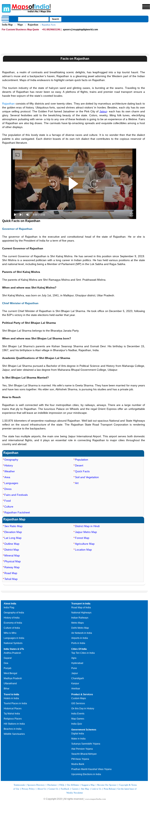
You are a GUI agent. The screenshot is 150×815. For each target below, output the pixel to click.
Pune (74, 668)
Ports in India (78, 643)
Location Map (83, 549)
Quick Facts (82, 471)
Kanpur (75, 683)
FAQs (61, 785)
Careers (75, 789)
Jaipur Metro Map (86, 532)
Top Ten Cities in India (83, 653)
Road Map (10, 573)
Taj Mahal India (12, 713)
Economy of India (13, 622)
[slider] (73, 210)
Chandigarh (77, 678)
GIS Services (78, 703)
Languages (11, 483)
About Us (41, 789)
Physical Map (12, 561)
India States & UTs (14, 649)
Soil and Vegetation (87, 477)
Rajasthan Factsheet (17, 512)
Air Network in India (81, 633)
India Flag (9, 607)
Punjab (7, 668)
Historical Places (12, 708)
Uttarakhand (10, 683)
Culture (8, 506)
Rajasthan (33, 24)
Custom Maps (78, 698)
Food (7, 500)
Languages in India (14, 638)
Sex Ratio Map (13, 526)
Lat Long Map (12, 537)
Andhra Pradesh (12, 653)
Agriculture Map (85, 543)
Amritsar (75, 688)
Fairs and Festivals (16, 494)
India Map (7, 24)
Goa (6, 663)
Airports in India (79, 638)
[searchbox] (33, 19)
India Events (77, 713)
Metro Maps (77, 622)
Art (77, 483)
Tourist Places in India (15, 703)
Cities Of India (79, 649)
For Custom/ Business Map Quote (20, 29)
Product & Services (82, 694)
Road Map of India (81, 607)
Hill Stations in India (14, 723)
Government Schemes (83, 729)
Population (81, 459)
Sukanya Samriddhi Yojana (85, 743)
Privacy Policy (28, 789)
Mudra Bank (77, 764)
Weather (9, 471)
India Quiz (76, 723)
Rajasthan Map (14, 519)
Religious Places (13, 718)
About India (10, 603)
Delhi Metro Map (80, 628)
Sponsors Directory (36, 785)
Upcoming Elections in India (86, 774)
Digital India (77, 733)
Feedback (65, 789)
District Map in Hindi (87, 526)
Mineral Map (12, 555)
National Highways (81, 612)
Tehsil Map (11, 579)
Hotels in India (11, 698)
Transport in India (80, 603)
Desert (79, 465)
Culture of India (12, 628)
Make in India (78, 738)
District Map (11, 549)
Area (7, 477)
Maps (20, 24)
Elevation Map (13, 532)
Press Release (109, 789)
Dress (8, 488)
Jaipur (103, 111)
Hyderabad (77, 663)
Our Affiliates (73, 785)
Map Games (77, 718)
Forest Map (82, 537)
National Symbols (13, 643)
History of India (12, 617)
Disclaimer (52, 785)
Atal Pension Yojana (82, 748)
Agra (73, 658)
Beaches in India (12, 729)
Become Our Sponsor (107, 785)
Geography (11, 459)
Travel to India (11, 694)
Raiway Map (12, 567)
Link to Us (96, 789)
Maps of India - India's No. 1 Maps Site (6, 8)
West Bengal (10, 673)
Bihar (6, 688)
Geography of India (14, 612)
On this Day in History (82, 708)
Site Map (85, 789)
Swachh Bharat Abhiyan (84, 754)
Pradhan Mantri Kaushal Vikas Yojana (91, 769)
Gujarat (8, 658)
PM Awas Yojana (80, 759)
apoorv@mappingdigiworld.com (80, 29)
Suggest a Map (88, 785)
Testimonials (19, 785)
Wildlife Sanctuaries (14, 734)
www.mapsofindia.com (95, 799)
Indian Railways (79, 617)
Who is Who (10, 633)
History (8, 465)
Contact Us (53, 789)
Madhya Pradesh (13, 678)
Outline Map (11, 543)
